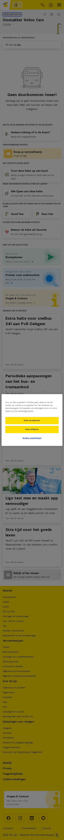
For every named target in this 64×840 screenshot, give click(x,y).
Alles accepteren (32, 420)
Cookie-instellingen (32, 438)
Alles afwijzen (32, 429)
